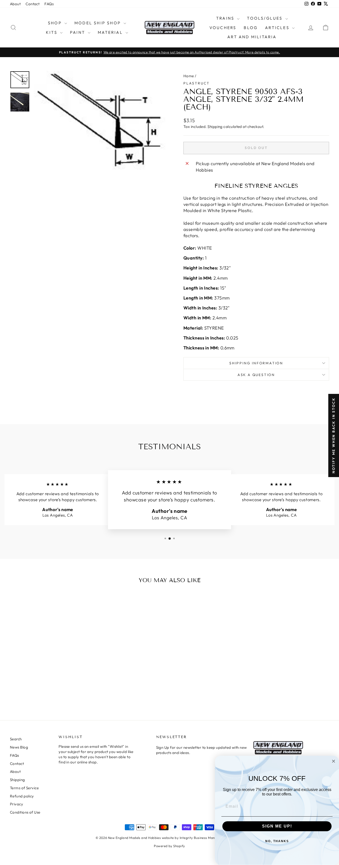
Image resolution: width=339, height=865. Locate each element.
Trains (226, 18)
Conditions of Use (25, 812)
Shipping (215, 126)
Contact (32, 3)
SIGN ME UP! (277, 826)
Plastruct (196, 83)
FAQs (49, 3)
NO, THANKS (277, 841)
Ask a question (256, 375)
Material (111, 32)
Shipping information (256, 363)
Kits (52, 32)
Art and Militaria (251, 36)
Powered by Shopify (169, 846)
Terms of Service (24, 788)
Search (16, 739)
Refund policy (22, 796)
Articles (278, 27)
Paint (78, 32)
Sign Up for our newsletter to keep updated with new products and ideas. (201, 750)
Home (188, 76)
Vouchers (223, 27)
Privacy (16, 804)
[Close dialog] (334, 761)
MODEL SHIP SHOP (98, 22)
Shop (55, 22)
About (15, 3)
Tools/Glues (265, 18)
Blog (251, 27)
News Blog (19, 747)
